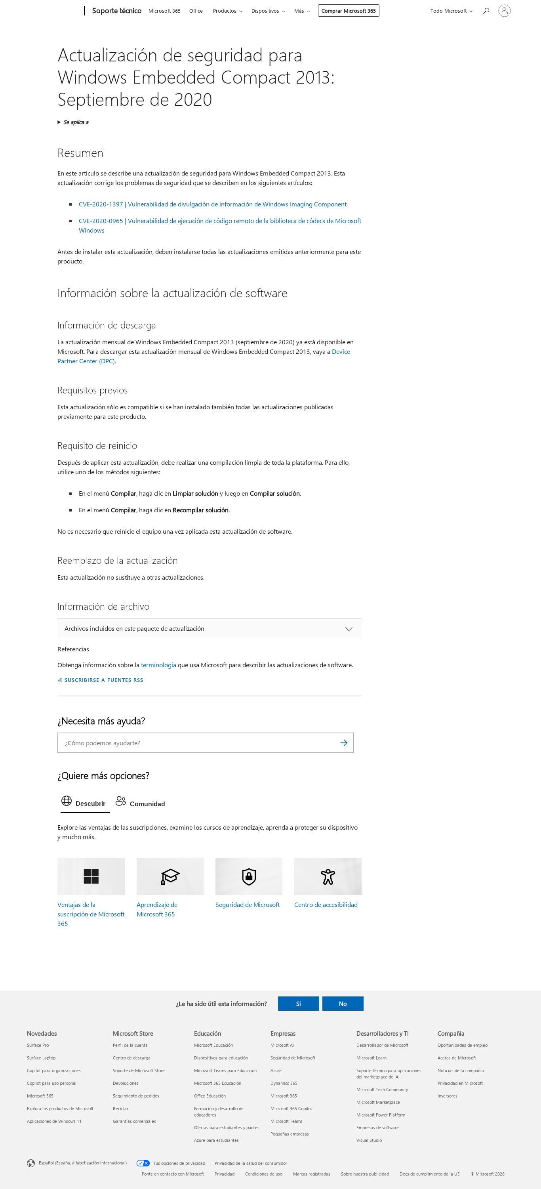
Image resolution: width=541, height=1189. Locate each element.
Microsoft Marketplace (378, 1102)
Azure (276, 1070)
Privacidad (224, 1174)
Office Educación (210, 1096)
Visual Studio (369, 1140)
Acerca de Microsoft (457, 1058)
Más (299, 10)
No (343, 1004)
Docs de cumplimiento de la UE (430, 1174)
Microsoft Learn (371, 1058)
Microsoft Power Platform (380, 1115)
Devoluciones (126, 1083)
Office (196, 10)
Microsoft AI (282, 1045)
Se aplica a (75, 122)
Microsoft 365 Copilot (291, 1108)
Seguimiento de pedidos (136, 1096)
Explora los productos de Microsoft (60, 1108)
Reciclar (120, 1108)
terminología (158, 664)
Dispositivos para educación (221, 1058)
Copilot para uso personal (51, 1083)
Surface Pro (38, 1045)
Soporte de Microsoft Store (139, 1070)
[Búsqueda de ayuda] (485, 10)
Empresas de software (377, 1127)
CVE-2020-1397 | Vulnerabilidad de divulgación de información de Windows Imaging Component (213, 204)
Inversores (447, 1096)
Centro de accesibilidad (326, 904)
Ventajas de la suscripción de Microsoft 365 (90, 914)
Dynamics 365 (283, 1083)
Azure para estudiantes (216, 1140)
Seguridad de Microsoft (247, 904)
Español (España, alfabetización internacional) (83, 1163)
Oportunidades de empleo (463, 1045)
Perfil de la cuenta (130, 1045)
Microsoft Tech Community (382, 1089)
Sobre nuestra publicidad (365, 1174)
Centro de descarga (131, 1058)
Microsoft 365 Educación (217, 1083)
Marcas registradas (311, 1174)
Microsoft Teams (286, 1121)
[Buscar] (344, 743)
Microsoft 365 (165, 10)
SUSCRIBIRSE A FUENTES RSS (104, 679)
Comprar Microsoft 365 (349, 10)
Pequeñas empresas (289, 1134)
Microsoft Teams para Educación (225, 1070)
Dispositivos (265, 10)
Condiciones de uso (263, 1174)
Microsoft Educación (213, 1045)
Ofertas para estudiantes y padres (226, 1127)
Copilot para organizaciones (54, 1070)
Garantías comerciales (134, 1121)
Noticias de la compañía (461, 1070)
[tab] (85, 802)
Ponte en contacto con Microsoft (173, 1174)
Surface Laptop (41, 1058)
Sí (298, 1004)
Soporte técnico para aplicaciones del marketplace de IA (388, 1073)
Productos (224, 10)
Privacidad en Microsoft (460, 1083)
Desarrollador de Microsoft (382, 1045)
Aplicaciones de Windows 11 (54, 1121)
